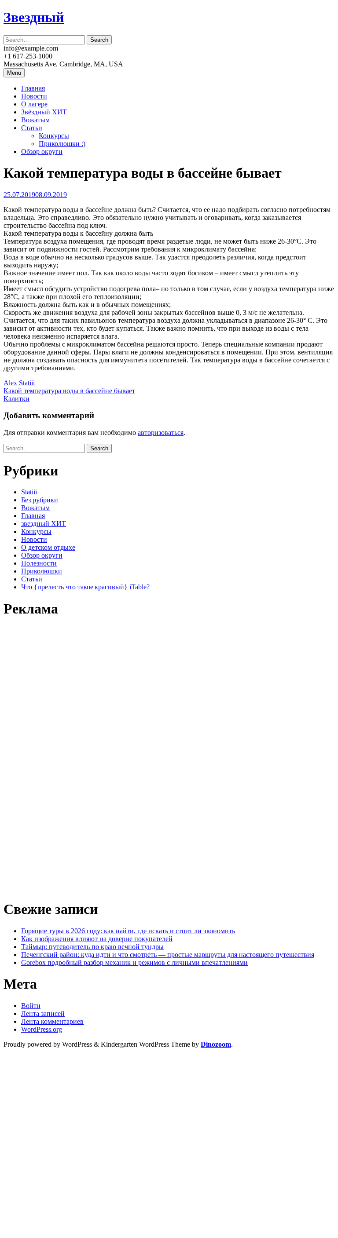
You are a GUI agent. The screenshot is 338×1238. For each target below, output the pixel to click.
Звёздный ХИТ (44, 112)
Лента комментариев (52, 1021)
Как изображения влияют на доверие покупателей (97, 938)
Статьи (31, 127)
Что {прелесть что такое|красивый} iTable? (85, 587)
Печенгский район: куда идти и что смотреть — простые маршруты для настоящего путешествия (167, 954)
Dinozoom (216, 1044)
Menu (14, 72)
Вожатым (35, 120)
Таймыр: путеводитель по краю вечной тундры (92, 946)
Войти (30, 1005)
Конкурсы (54, 135)
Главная (33, 88)
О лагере (34, 104)
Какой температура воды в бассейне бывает (69, 390)
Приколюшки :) (62, 143)
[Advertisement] (70, 758)
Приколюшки (41, 571)
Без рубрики (39, 500)
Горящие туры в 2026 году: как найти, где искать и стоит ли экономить (128, 931)
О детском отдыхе (48, 547)
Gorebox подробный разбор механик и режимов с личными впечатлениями (134, 962)
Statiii (27, 383)
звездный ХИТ (43, 523)
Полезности (39, 563)
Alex (10, 383)
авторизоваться (161, 432)
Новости (34, 96)
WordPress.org (41, 1029)
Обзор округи (41, 151)
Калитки (16, 398)
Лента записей (43, 1013)
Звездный (34, 17)
